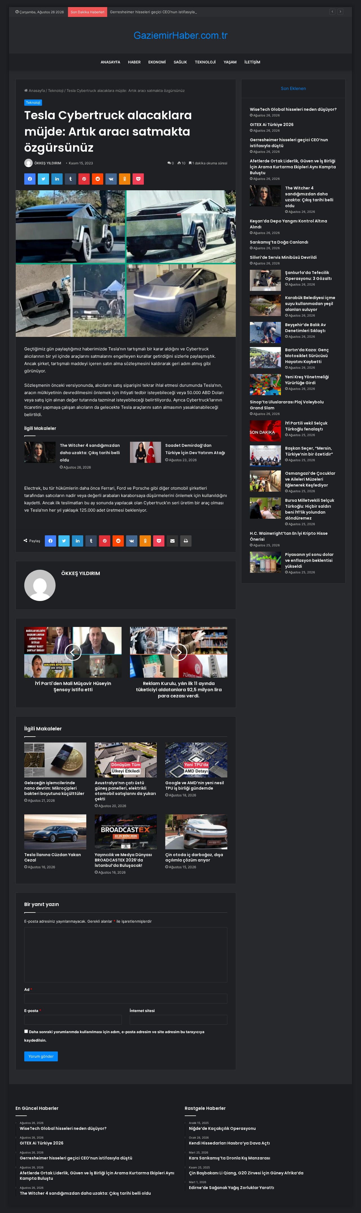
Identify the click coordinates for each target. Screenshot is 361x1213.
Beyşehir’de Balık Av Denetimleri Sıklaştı (305, 327)
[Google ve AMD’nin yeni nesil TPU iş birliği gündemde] (196, 760)
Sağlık (180, 62)
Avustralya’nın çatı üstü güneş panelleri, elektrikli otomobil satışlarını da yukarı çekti (125, 791)
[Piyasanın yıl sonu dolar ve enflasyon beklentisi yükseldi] (265, 562)
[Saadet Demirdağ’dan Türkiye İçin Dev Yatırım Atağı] (145, 452)
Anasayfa (110, 62)
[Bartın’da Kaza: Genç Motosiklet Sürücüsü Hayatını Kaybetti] (265, 357)
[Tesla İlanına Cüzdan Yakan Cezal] (55, 831)
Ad (28, 989)
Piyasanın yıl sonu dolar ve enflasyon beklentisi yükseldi (309, 560)
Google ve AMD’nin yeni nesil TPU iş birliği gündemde (194, 785)
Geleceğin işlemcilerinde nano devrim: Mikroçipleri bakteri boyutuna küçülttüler (54, 788)
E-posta (32, 1010)
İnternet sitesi (142, 1010)
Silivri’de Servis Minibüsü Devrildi (283, 257)
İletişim (252, 62)
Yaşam (230, 62)
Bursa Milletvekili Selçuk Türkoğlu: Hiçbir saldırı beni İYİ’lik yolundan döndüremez (309, 509)
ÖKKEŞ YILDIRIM (47, 163)
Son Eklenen (293, 88)
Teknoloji (205, 62)
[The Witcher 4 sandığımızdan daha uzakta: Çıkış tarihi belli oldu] (40, 452)
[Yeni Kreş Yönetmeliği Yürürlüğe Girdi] (265, 384)
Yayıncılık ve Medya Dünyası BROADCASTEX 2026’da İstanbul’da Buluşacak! (123, 860)
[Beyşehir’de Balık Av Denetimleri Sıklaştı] (265, 332)
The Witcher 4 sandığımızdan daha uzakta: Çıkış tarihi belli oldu (90, 453)
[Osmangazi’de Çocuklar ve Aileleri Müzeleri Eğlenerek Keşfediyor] (265, 481)
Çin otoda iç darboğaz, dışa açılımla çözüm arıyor (194, 857)
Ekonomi (157, 62)
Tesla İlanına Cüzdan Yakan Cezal (52, 857)
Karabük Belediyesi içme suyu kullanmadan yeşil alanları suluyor (310, 303)
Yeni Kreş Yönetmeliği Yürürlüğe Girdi (307, 380)
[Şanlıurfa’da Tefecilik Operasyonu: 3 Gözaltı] (265, 280)
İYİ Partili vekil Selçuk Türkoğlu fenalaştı (306, 426)
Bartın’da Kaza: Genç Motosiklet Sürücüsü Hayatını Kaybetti (307, 355)
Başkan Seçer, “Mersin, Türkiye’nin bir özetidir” (309, 451)
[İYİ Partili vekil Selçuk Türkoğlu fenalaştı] (265, 430)
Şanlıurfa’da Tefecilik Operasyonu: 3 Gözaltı (308, 275)
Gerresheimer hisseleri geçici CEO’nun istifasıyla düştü (158, 12)
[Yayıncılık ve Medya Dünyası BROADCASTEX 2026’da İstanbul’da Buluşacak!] (126, 831)
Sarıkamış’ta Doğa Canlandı (279, 242)
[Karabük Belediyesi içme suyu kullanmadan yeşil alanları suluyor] (265, 305)
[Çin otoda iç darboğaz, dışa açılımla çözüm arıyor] (196, 831)
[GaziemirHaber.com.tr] (180, 35)
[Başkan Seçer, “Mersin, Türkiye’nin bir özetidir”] (265, 456)
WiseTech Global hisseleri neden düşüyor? (293, 109)
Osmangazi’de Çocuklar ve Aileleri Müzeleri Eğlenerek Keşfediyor (310, 479)
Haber (134, 62)
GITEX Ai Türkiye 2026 (272, 124)
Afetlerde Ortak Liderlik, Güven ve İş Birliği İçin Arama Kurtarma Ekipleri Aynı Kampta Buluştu (293, 167)
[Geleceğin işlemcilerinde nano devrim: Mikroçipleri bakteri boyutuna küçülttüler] (55, 760)
